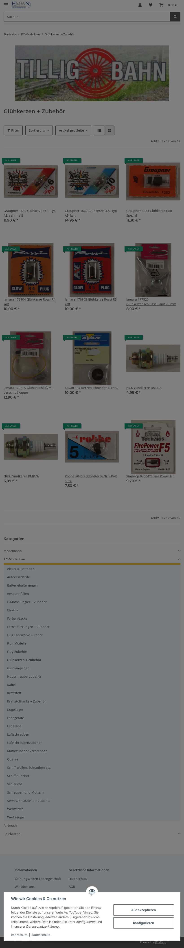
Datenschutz (41, 935)
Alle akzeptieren (143, 910)
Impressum (19, 935)
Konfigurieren (143, 923)
